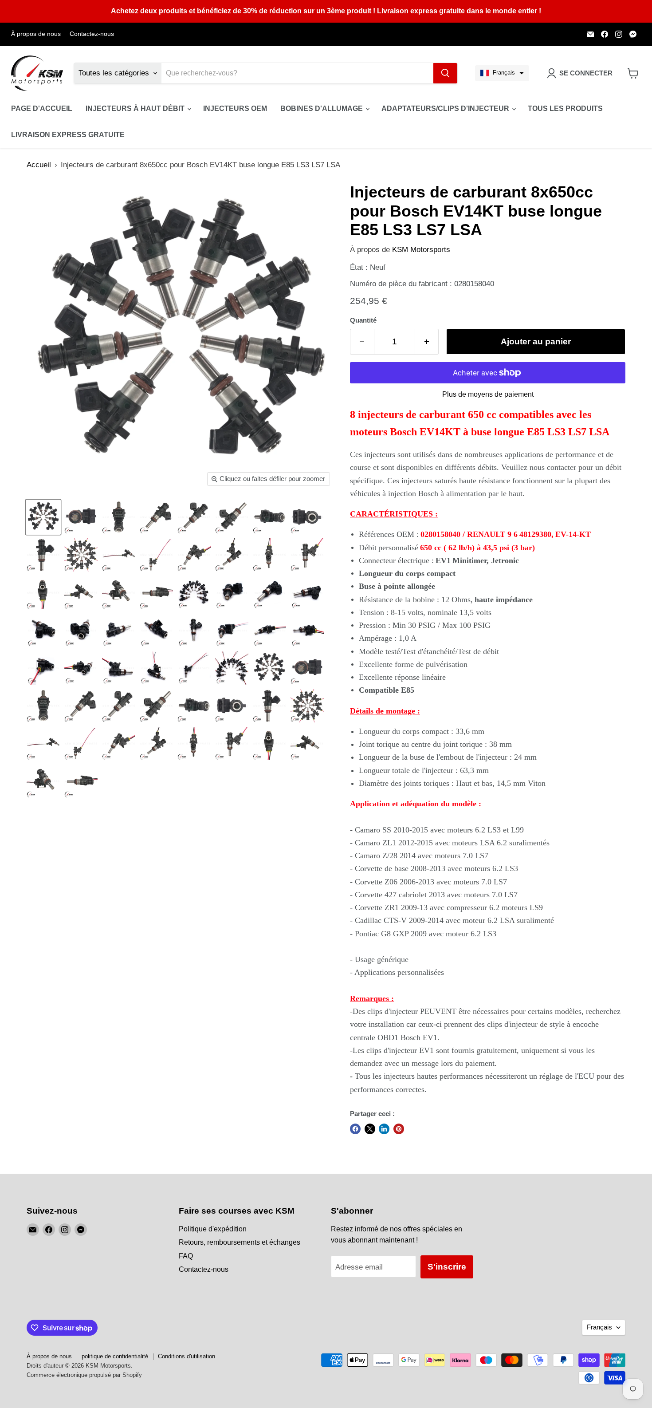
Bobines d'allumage (322, 108)
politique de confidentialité (115, 1356)
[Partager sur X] (370, 1129)
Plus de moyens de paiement (488, 394)
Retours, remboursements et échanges (239, 1242)
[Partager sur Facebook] (355, 1129)
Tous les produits (565, 108)
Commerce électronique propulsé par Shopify (84, 1375)
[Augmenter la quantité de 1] (427, 342)
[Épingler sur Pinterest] (398, 1129)
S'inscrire (447, 1266)
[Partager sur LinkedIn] (384, 1129)
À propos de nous (36, 34)
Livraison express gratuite (68, 134)
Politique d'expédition (213, 1229)
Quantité (363, 320)
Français (599, 1327)
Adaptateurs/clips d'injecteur (446, 108)
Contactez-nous (92, 34)
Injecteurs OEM (235, 108)
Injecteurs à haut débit (136, 108)
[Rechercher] (445, 73)
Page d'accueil (41, 108)
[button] (502, 73)
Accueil (39, 165)
